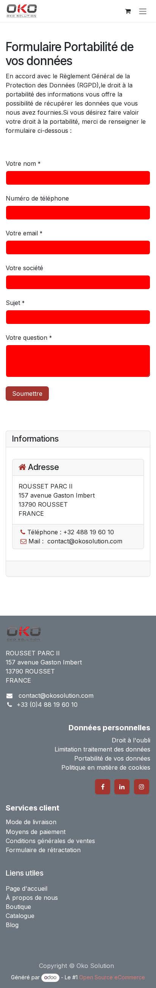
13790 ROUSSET (30, 671)
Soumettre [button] (27, 393)
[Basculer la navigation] (142, 11)
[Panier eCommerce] (127, 11)
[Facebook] (102, 786)
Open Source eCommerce (112, 977)
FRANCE (18, 680)
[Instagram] (141, 786)
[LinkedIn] (121, 786)
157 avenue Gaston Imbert (44, 662)
